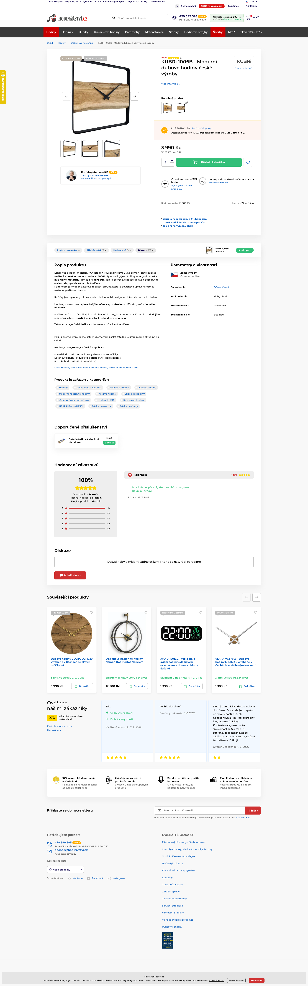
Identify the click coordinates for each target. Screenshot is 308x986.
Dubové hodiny (147, 387)
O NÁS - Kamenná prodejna (178, 856)
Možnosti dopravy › (202, 128)
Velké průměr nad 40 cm (74, 400)
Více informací (243, 817)
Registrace (233, 6)
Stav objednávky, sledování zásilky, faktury (187, 849)
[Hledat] (114, 18)
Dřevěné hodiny (119, 387)
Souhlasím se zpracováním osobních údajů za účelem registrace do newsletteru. (202, 817)
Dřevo (217, 287)
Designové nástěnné (82, 43)
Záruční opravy (170, 891)
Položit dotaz (72, 575)
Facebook (97, 878)
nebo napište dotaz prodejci (96, 178)
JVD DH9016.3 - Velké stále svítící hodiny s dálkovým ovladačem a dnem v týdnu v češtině (179, 663)
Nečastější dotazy (172, 863)
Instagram (119, 878)
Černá (225, 287)
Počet (165, 162)
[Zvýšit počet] (172, 160)
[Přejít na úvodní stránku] (67, 18)
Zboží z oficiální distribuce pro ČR (184, 222)
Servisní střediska (172, 905)
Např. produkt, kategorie (132, 18)
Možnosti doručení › (219, 182)
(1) (171, 57)
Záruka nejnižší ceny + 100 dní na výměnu (69, 1)
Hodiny (62, 43)
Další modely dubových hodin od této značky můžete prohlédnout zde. (96, 367)
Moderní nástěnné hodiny (74, 393)
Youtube (78, 878)
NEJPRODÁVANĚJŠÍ (71, 406)
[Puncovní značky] (167, 940)
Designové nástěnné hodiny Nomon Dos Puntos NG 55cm (124, 660)
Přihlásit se (251, 6)
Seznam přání (188, 6)
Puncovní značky (172, 926)
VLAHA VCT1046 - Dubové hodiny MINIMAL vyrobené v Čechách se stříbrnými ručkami (235, 662)
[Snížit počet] (172, 164)
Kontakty (167, 877)
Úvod (50, 43)
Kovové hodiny (107, 393)
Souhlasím (257, 980)
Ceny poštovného (172, 884)
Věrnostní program (173, 912)
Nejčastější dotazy (137, 1)
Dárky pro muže (101, 406)
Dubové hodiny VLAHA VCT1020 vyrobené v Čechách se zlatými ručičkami (72, 662)
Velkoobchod (158, 1)
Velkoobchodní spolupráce (177, 919)
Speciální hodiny (135, 393)
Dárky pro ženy (129, 406)
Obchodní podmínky (174, 898)
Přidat (110, 442)
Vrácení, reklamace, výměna (178, 870)
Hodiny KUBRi (106, 400)
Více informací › (170, 83)
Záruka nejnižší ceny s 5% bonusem (185, 218)
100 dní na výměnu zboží (178, 225)
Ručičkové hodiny (133, 400)
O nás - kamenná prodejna (109, 1)
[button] (134, 96)
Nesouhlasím (236, 980)
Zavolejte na (94, 175)
